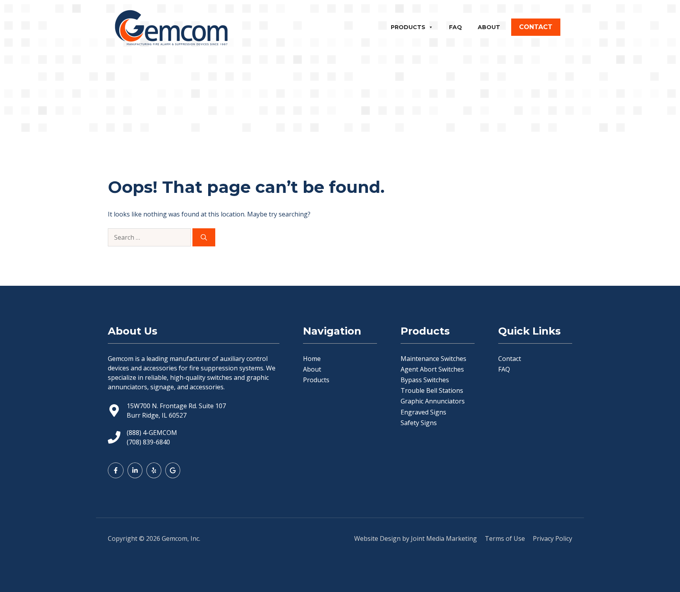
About (489, 27)
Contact (509, 358)
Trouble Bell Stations (432, 390)
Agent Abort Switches (432, 369)
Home (312, 358)
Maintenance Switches (433, 358)
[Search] (203, 237)
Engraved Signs (423, 412)
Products (408, 27)
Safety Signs (419, 422)
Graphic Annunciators (433, 401)
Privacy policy (552, 538)
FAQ (455, 27)
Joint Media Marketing (444, 538)
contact (535, 27)
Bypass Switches (425, 380)
